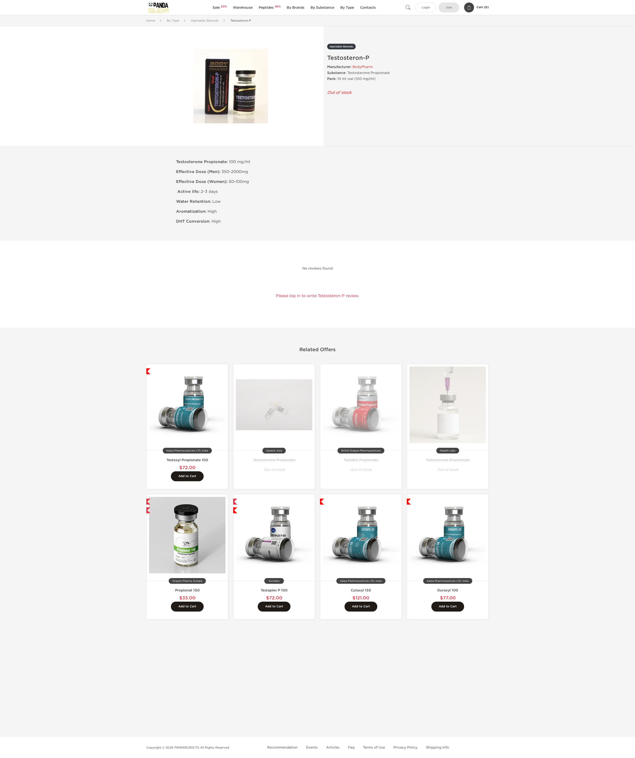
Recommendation (282, 747)
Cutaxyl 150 (361, 590)
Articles (333, 747)
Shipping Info (437, 747)
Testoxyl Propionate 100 (187, 460)
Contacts (368, 7)
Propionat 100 (187, 590)
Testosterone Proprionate (448, 460)
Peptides (270, 7)
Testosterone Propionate (274, 460)
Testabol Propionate (361, 460)
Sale (220, 7)
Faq (351, 747)
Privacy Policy (405, 747)
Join (449, 7)
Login (426, 7)
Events (312, 747)
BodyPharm (362, 67)
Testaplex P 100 (274, 590)
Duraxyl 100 (447, 590)
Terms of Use (374, 747)
